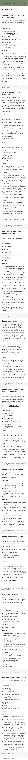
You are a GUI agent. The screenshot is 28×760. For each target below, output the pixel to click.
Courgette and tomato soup (14, 677)
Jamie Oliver (23, 383)
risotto (5, 672)
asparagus (18, 671)
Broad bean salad (9, 321)
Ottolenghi (8, 226)
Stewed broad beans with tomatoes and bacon (13, 16)
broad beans (16, 86)
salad (3, 384)
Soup (10, 753)
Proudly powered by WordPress (8, 758)
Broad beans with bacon (12, 469)
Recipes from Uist (8, 3)
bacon (17, 530)
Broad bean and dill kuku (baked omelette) (13, 390)
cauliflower (4, 316)
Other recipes (11, 671)
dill (21, 463)
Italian (19, 86)
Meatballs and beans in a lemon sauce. (13, 93)
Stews (10, 86)
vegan (10, 316)
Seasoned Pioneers (7, 135)
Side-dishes (11, 314)
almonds (17, 314)
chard (22, 588)
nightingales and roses (14, 405)
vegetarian (14, 316)
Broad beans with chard (12, 536)
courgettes (20, 753)
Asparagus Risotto (10, 594)
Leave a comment (6, 87)
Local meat (11, 225)
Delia (3, 672)
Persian (23, 463)
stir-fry (7, 316)
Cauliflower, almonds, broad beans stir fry (11, 232)
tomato (22, 86)
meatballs (4, 226)
